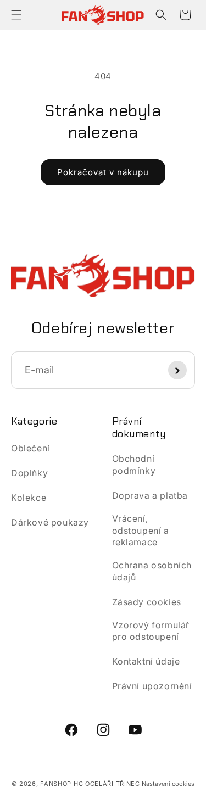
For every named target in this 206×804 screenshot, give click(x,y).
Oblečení (30, 448)
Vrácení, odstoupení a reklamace (140, 530)
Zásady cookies (146, 601)
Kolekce (28, 497)
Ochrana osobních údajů (152, 571)
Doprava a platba (150, 495)
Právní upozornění (152, 685)
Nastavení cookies (168, 784)
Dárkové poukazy (50, 522)
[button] (16, 15)
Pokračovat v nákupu (103, 172)
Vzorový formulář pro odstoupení (151, 631)
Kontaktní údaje (146, 661)
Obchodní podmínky (134, 464)
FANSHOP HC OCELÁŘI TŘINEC (90, 784)
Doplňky (29, 472)
